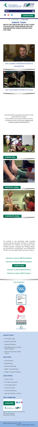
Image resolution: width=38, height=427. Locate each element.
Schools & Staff (9, 379)
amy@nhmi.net (10, 411)
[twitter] (12, 15)
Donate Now (28, 15)
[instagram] (22, 402)
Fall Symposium (9, 360)
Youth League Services (11, 385)
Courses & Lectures (10, 387)
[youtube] (8, 15)
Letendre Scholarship (10, 344)
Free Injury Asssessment (11, 382)
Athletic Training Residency (12, 369)
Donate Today (8, 335)
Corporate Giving (12, 216)
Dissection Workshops (10, 366)
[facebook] (5, 15)
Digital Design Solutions (29, 424)
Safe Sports (8, 376)
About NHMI (15, 19)
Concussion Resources (11, 390)
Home (9, 20)
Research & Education (10, 341)
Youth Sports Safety (10, 338)
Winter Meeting (8, 363)
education (7, 357)
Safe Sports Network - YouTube (13, 393)
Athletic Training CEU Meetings (13, 372)
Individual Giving (12, 187)
